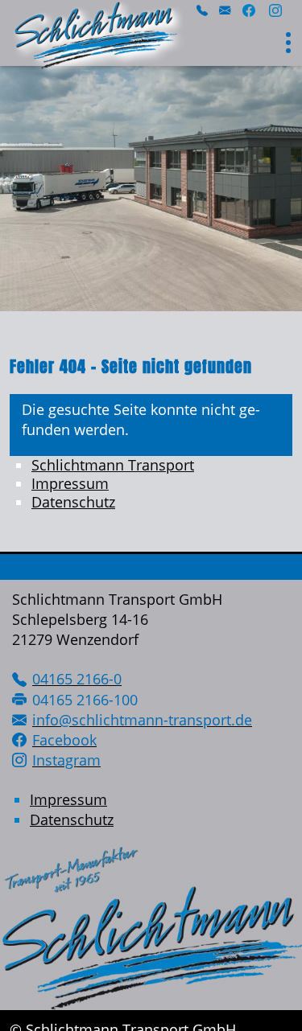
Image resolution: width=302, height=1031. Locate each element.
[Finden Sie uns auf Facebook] (248, 12)
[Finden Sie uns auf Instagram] (275, 12)
